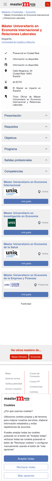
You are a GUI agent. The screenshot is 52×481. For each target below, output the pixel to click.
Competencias (13, 171)
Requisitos (11, 126)
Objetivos (10, 138)
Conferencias (36, 386)
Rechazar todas (26, 467)
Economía (35, 356)
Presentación (12, 115)
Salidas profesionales (18, 160)
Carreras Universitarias (36, 393)
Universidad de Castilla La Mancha (18, 42)
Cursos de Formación (35, 375)
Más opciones (26, 475)
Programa (10, 149)
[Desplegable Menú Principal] (5, 4)
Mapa (8, 373)
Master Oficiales (19, 356)
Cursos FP (35, 381)
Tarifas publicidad (13, 383)
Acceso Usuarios (13, 388)
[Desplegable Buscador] (47, 4)
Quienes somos (12, 378)
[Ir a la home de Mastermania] (22, 4)
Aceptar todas (26, 458)
